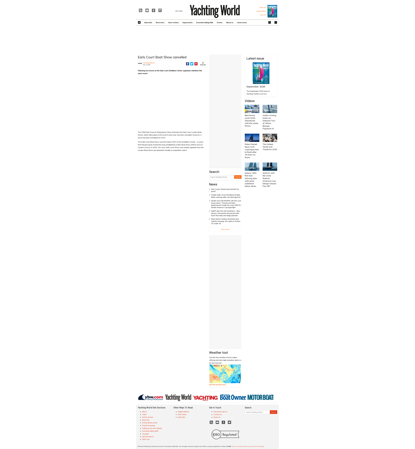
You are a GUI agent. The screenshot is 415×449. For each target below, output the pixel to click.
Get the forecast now (217, 385)
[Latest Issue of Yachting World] (272, 11)
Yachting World (149, 63)
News (213, 184)
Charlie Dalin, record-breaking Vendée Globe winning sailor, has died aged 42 (226, 196)
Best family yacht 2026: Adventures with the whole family (251, 120)
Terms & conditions (238, 446)
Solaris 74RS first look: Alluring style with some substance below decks (251, 179)
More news (225, 229)
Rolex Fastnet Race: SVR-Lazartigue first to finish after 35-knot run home (252, 151)
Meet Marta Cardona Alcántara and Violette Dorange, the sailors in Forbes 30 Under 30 (225, 221)
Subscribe (262, 7)
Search (237, 177)
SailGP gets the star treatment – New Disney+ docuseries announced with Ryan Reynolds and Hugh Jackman (225, 213)
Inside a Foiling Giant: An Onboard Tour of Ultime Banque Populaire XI (269, 122)
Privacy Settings (259, 446)
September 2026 (256, 86)
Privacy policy (249, 446)
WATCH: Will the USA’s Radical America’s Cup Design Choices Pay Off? (269, 179)
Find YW (263, 15)
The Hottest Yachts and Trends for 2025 (270, 147)
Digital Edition (261, 11)
